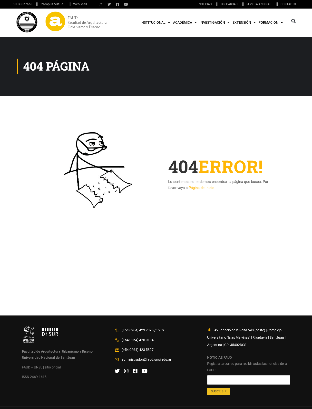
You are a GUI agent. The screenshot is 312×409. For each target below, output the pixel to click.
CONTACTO (288, 4)
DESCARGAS (229, 4)
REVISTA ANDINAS (258, 4)
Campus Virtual (52, 4)
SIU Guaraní (22, 4)
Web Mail (80, 4)
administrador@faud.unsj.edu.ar (146, 359)
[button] (293, 21)
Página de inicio (201, 188)
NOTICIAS (205, 4)
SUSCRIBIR (218, 391)
